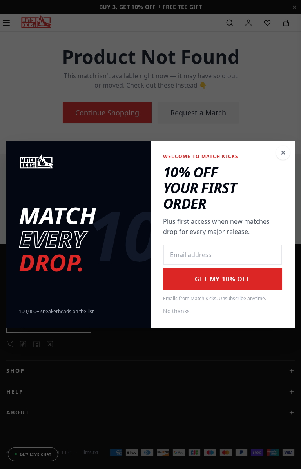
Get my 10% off (222, 279)
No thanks (176, 311)
